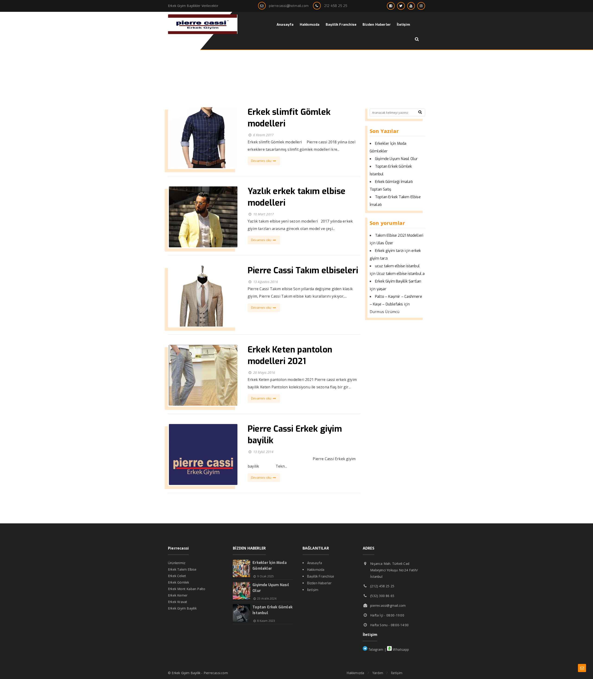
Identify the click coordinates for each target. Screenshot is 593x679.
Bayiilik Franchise (320, 576)
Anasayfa (314, 563)
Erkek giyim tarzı (389, 250)
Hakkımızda (316, 570)
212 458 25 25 (335, 6)
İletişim (313, 590)
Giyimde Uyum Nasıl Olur (396, 158)
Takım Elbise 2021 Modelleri (399, 235)
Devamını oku (261, 161)
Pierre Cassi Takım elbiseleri (303, 270)
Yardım (377, 673)
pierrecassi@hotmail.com (289, 6)
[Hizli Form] (582, 668)
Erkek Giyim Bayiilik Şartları (398, 281)
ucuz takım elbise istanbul (397, 266)
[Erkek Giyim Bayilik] (202, 32)
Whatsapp (400, 650)
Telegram (375, 650)
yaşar (381, 288)
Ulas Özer (385, 243)
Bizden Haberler (319, 583)
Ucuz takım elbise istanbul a (401, 273)
